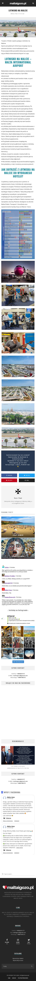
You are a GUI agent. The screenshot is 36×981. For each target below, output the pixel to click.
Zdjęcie (8, 818)
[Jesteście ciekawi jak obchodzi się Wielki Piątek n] (29, 642)
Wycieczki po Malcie (18, 958)
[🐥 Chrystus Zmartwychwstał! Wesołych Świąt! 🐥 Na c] (6, 642)
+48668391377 (21, 673)
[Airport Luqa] (18, 295)
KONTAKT (14, 978)
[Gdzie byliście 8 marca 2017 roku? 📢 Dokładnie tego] (18, 653)
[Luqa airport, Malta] (18, 366)
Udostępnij (16, 820)
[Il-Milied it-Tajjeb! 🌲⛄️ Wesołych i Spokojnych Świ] (29, 653)
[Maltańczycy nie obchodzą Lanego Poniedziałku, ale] (29, 631)
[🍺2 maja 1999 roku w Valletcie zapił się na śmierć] (6, 631)
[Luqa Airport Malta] (18, 390)
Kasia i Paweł (15, 13)
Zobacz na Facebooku (8, 820)
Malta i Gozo (11, 797)
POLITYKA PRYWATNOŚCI (23, 978)
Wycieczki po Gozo (18, 960)
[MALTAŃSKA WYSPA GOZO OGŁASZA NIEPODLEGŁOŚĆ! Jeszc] (6, 653)
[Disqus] (18, 585)
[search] (31, 966)
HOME (9, 978)
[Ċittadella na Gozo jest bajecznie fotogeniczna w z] (18, 631)
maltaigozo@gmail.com (20, 675)
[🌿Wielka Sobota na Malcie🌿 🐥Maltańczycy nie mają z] (18, 642)
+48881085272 (21, 677)
